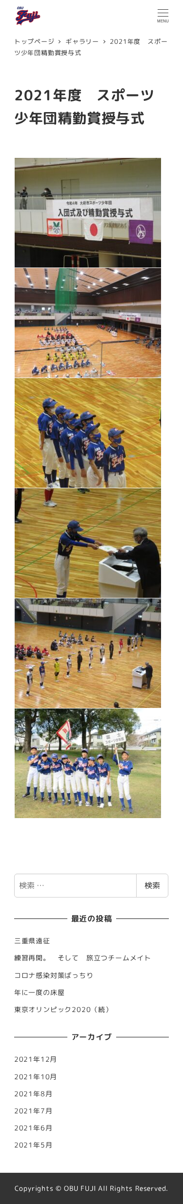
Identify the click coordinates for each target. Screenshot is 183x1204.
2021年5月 (33, 1145)
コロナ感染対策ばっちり (54, 975)
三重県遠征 (32, 941)
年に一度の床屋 (39, 992)
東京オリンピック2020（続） (63, 1009)
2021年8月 (33, 1094)
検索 (152, 885)
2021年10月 (35, 1077)
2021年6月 (33, 1128)
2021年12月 (35, 1059)
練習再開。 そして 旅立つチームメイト (86, 958)
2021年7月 (33, 1111)
